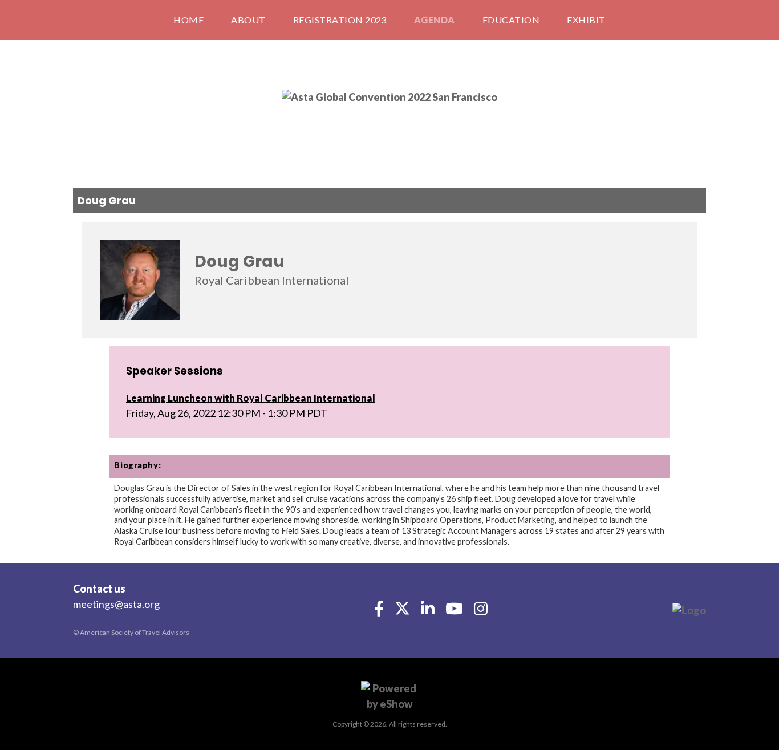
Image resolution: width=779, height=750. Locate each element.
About (248, 19)
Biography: (137, 465)
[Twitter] (403, 611)
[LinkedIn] (428, 611)
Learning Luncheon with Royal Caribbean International (250, 398)
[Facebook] (380, 611)
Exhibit (586, 19)
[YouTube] (455, 611)
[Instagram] (480, 611)
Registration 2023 (340, 19)
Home (188, 19)
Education (510, 19)
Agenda (434, 19)
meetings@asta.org (116, 604)
